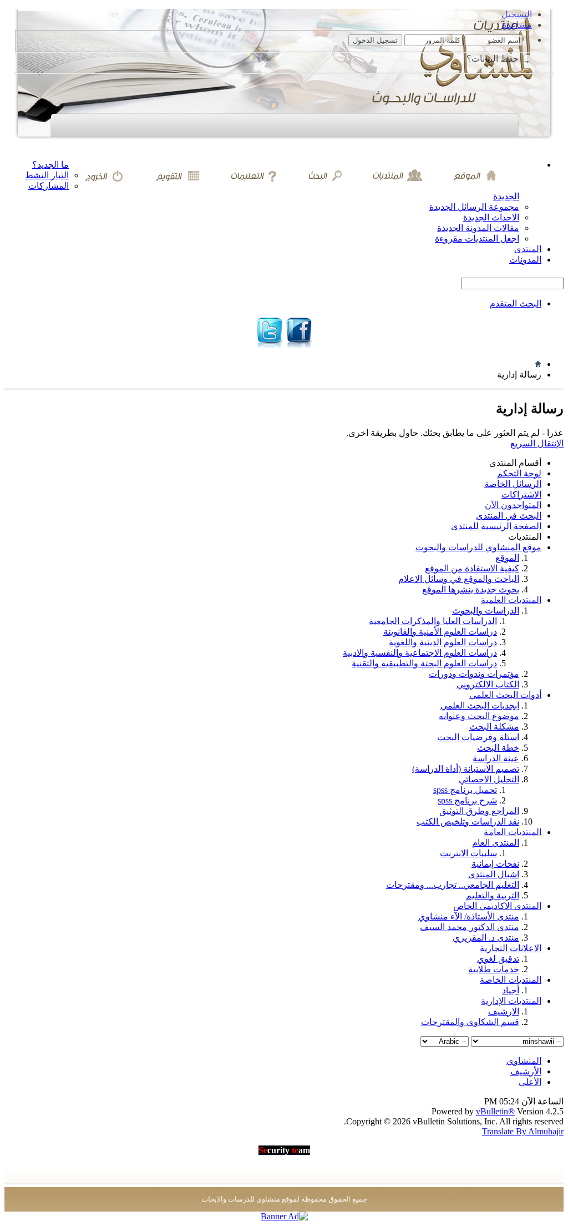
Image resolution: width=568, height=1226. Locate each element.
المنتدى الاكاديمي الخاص (497, 906)
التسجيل (516, 14)
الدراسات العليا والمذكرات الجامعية (433, 621)
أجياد (510, 990)
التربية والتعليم (492, 895)
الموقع (507, 557)
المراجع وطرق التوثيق (479, 811)
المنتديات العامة (512, 832)
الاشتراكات (521, 494)
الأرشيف (525, 1071)
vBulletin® (495, 1111)
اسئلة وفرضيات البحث (478, 737)
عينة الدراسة (496, 758)
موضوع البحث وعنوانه (479, 716)
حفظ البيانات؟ (493, 58)
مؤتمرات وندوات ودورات (474, 674)
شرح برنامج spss (467, 800)
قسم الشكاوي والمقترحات (470, 1022)
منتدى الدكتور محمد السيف (469, 927)
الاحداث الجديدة (491, 217)
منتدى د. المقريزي (486, 937)
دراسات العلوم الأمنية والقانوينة (440, 631)
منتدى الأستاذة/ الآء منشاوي (468, 916)
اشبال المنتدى (493, 874)
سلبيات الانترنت (468, 853)
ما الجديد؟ (50, 164)
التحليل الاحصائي (489, 779)
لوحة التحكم (519, 473)
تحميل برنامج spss (465, 790)
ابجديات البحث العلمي (479, 705)
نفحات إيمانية (495, 863)
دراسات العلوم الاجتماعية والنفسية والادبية (420, 652)
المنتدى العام (495, 842)
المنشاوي (523, 1061)
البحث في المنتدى (508, 515)
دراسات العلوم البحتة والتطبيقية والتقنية (424, 663)
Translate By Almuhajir (523, 1131)
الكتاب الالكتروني (488, 684)
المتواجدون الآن (513, 505)
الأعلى (530, 1082)
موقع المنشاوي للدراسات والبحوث (478, 547)
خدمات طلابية (493, 969)
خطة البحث (498, 747)
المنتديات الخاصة (510, 979)
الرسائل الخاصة (512, 484)
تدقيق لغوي (498, 958)
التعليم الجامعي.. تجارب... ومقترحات (452, 885)
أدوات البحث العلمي (505, 695)
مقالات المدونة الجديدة (478, 228)
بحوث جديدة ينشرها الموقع (470, 589)
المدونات (525, 259)
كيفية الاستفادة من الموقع (472, 568)
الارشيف (503, 1011)
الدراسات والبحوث (485, 610)
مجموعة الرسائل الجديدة (474, 207)
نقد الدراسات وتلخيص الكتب (468, 821)
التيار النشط (47, 175)
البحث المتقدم (515, 303)
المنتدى (527, 249)
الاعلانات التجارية (510, 948)
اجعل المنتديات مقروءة (477, 238)
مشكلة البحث (494, 726)
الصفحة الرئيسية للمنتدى (496, 526)
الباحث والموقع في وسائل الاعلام (458, 579)
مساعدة (517, 24)
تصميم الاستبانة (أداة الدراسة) (465, 768)
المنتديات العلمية (511, 600)
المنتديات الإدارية (511, 1001)
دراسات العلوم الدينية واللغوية (443, 642)
